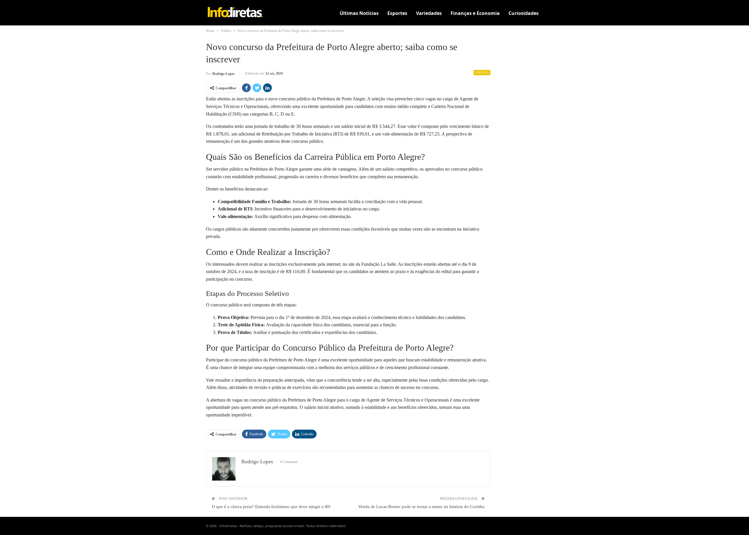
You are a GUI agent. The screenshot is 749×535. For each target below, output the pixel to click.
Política (482, 72)
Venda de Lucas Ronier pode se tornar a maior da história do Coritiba (421, 506)
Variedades (429, 13)
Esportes (397, 13)
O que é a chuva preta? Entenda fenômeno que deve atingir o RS (271, 506)
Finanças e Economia (475, 13)
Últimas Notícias (359, 13)
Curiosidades (524, 13)
